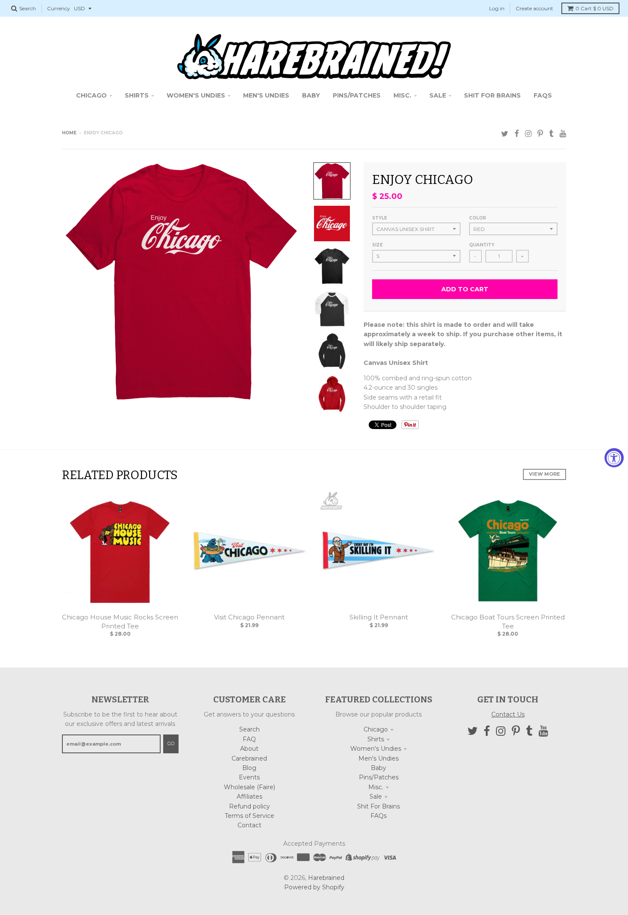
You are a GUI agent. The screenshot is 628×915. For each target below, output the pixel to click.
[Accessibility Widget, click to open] (614, 457)
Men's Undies (378, 758)
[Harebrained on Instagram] (528, 133)
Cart (594, 8)
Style (379, 218)
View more (544, 474)
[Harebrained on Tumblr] (551, 133)
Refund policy (249, 806)
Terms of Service (249, 816)
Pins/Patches (379, 777)
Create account (534, 8)
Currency (58, 8)
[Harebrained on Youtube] (563, 133)
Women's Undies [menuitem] (196, 95)
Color (477, 218)
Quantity (481, 245)
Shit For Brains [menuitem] (492, 95)
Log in (497, 8)
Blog (249, 768)
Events (249, 777)
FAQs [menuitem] (543, 95)
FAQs (378, 816)
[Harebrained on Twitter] (504, 133)
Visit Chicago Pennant (249, 617)
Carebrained (249, 758)
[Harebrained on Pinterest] (540, 133)
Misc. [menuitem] (402, 95)
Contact (249, 825)
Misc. (375, 787)
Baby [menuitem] (311, 95)
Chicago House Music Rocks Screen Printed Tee (120, 621)
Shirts (375, 739)
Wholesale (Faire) (249, 787)
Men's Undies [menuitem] (266, 95)
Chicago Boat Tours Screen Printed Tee (508, 621)
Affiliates (249, 796)
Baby (378, 768)
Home (69, 133)
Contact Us (508, 714)
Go (170, 743)
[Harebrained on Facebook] (516, 133)
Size (377, 245)
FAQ (249, 739)
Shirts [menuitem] (137, 95)
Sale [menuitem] (437, 95)
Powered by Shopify (314, 887)
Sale (376, 796)
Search (249, 729)
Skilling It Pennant (378, 617)
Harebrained (326, 878)
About (249, 748)
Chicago (376, 729)
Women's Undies (375, 748)
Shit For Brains (378, 806)
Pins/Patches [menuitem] (357, 95)
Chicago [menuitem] (91, 95)
